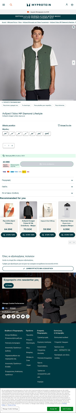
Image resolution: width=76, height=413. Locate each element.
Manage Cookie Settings (10, 409)
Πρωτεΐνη (29, 335)
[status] (8, 145)
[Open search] (11, 4)
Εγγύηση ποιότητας (44, 342)
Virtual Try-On (65, 125)
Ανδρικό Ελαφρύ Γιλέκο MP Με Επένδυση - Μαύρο (28, 223)
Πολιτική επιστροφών (12, 343)
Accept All (53, 409)
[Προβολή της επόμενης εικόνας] (73, 62)
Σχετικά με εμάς (43, 337)
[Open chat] (28, 316)
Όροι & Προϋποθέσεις (43, 364)
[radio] (5, 133)
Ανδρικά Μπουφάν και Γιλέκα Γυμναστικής (36, 22)
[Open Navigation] (3, 5)
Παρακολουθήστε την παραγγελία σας (12, 357)
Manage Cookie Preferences (13, 303)
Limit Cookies (67, 409)
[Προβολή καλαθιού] (72, 5)
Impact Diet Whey (48, 221)
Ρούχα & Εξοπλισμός (30, 341)
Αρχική (4, 22)
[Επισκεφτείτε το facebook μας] (9, 316)
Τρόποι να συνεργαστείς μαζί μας (44, 374)
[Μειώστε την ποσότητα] (5, 145)
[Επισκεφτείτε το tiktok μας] (13, 316)
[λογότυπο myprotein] (39, 5)
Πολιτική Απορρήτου (45, 358)
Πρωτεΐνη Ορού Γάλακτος (9, 222)
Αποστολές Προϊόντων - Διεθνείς (13, 349)
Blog (27, 348)
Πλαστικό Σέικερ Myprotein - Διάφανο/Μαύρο (67, 223)
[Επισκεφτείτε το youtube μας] (18, 316)
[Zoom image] (73, 27)
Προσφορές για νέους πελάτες (61, 356)
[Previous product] (70, 242)
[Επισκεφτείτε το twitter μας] (23, 316)
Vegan (28, 365)
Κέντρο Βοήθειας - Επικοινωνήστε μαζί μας (13, 336)
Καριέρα (40, 382)
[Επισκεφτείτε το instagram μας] (4, 316)
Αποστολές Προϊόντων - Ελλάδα (13, 365)
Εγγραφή (9, 285)
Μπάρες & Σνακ (29, 358)
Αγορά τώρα (10, 235)
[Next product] (74, 242)
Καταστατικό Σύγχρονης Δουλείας (42, 350)
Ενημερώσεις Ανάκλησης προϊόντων (14, 373)
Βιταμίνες (29, 352)
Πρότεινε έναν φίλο (62, 348)
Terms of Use (12, 405)
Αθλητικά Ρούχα (12, 22)
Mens (20, 22)
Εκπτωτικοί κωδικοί (61, 337)
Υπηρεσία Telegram (61, 342)
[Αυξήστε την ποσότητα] (12, 145)
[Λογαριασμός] (67, 4)
